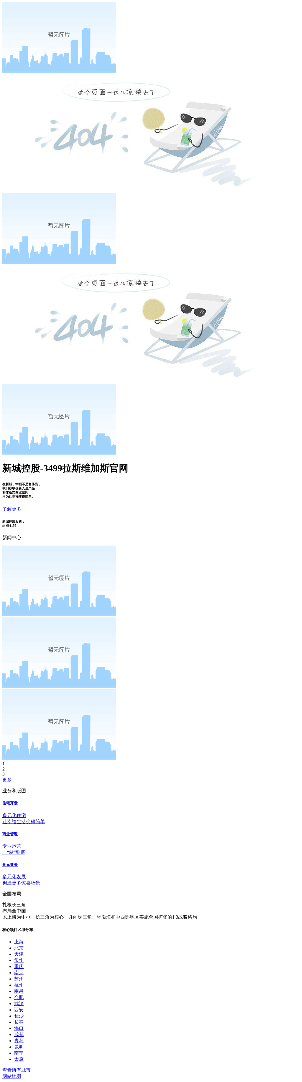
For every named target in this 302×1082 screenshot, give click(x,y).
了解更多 (11, 508)
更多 (7, 779)
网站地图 (11, 1076)
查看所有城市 (16, 1070)
